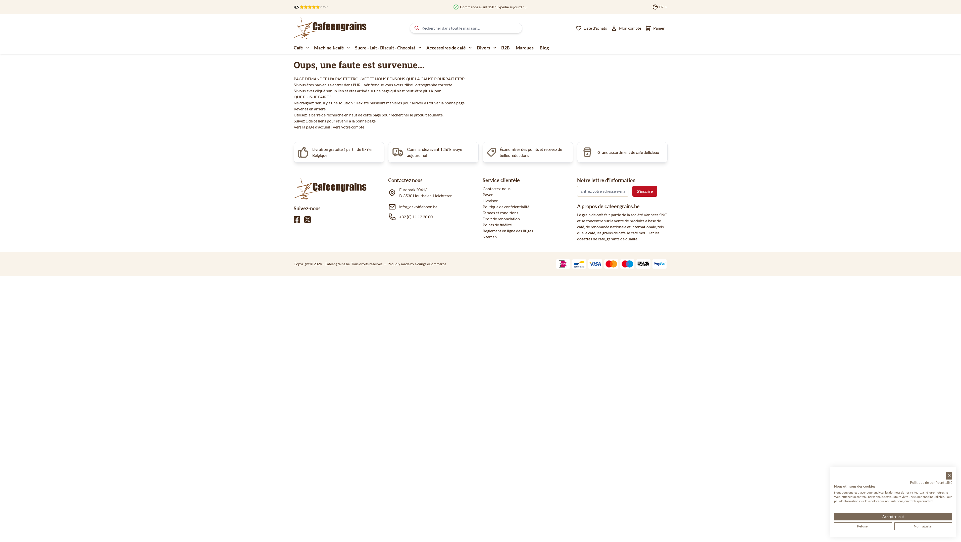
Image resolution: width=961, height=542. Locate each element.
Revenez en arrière (310, 108)
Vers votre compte (348, 126)
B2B (505, 47)
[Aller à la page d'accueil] (330, 28)
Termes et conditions (500, 212)
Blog (544, 47)
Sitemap (490, 236)
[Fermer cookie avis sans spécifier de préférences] (949, 476)
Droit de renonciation (501, 218)
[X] (307, 219)
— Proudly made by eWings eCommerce (415, 264)
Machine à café (329, 47)
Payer (488, 194)
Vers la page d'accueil (312, 126)
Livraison (490, 200)
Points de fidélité (497, 224)
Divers (483, 47)
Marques (525, 47)
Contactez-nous (497, 188)
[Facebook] (297, 219)
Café (298, 47)
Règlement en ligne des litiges (508, 230)
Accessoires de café (446, 47)
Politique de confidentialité (506, 206)
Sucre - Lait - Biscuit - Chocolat (385, 47)
